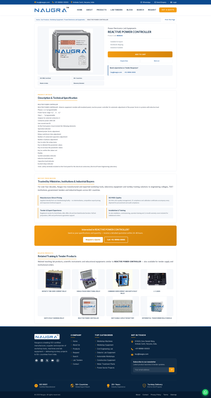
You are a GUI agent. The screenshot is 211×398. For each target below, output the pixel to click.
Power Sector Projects (105, 368)
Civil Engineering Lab (105, 349)
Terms (165, 395)
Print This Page (170, 20)
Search (140, 10)
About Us (76, 345)
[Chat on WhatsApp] (205, 392)
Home (79, 10)
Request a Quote (93, 239)
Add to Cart (140, 54)
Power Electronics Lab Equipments (74, 20)
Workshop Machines (105, 341)
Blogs (130, 10)
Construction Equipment (106, 360)
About (89, 10)
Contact (76, 364)
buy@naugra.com (43, 2)
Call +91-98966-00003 (116, 239)
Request (152, 10)
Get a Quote (168, 10)
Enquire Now (124, 61)
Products (101, 10)
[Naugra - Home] (51, 9)
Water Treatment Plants (106, 364)
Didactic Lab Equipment (106, 353)
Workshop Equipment (56, 20)
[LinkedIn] (42, 360)
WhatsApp (146, 2)
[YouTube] (52, 360)
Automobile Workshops (106, 356)
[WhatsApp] (58, 360)
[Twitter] (47, 360)
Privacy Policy (156, 395)
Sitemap (173, 395)
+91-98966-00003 (61, 2)
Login (175, 2)
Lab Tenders (117, 10)
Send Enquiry (161, 2)
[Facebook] (36, 360)
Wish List (156, 61)
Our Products (45, 20)
